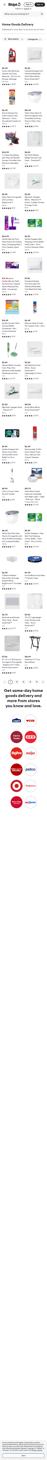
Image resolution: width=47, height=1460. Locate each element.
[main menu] (4, 4)
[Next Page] (43, 682)
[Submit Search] (41, 14)
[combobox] (21, 14)
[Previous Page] (5, 682)
